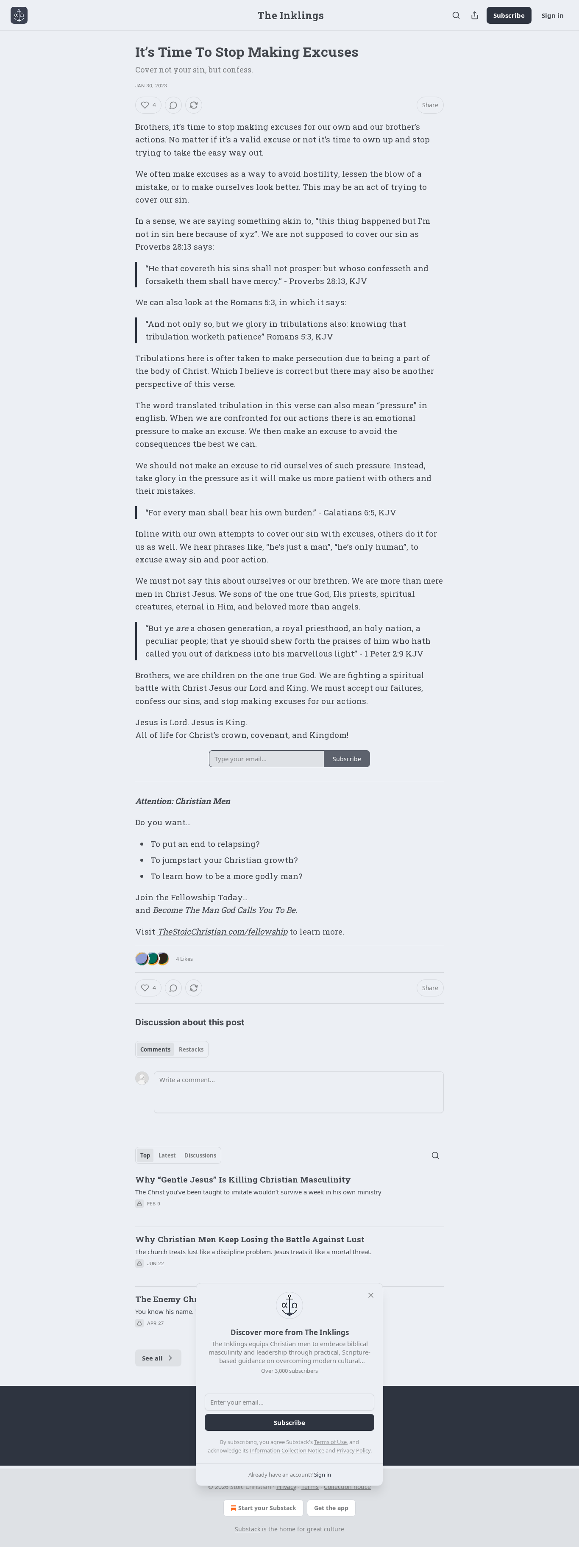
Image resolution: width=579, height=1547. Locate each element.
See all (152, 1358)
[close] (371, 1295)
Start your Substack (267, 1508)
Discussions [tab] (200, 1155)
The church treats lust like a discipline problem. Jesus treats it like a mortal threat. (253, 1251)
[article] (289, 1197)
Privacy (286, 1487)
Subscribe (509, 15)
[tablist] (172, 1049)
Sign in (553, 15)
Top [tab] (145, 1155)
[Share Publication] (474, 15)
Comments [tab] (155, 1049)
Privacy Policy (353, 1450)
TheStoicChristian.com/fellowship (222, 931)
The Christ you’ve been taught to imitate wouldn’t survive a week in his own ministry (258, 1192)
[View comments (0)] (173, 105)
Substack (247, 1529)
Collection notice (347, 1487)
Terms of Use (330, 1442)
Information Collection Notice (287, 1450)
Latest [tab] (167, 1155)
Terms (310, 1487)
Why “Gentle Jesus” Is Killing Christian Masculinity (243, 1179)
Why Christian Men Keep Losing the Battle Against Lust (250, 1239)
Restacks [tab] (191, 1049)
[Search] (456, 15)
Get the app (331, 1508)
